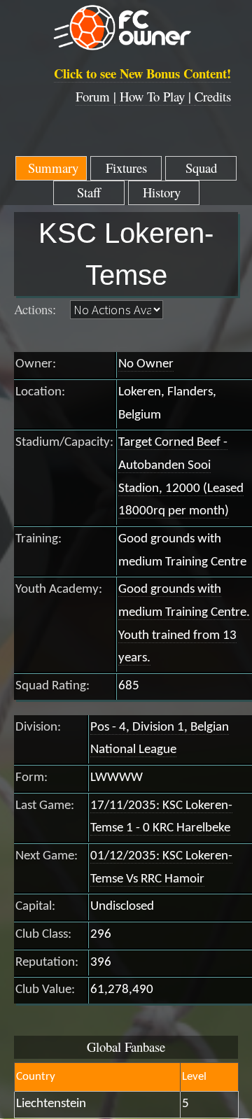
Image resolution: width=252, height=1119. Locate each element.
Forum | (98, 96)
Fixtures (126, 167)
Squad (201, 167)
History (164, 192)
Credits (213, 96)
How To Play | (157, 96)
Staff (89, 192)
